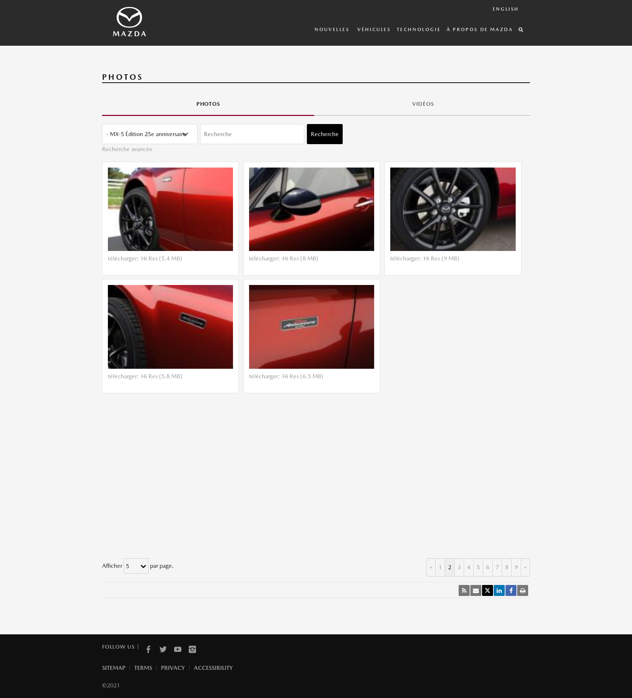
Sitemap (113, 667)
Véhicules (374, 29)
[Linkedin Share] (499, 590)
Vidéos (423, 104)
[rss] (464, 590)
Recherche (325, 134)
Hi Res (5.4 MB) (161, 258)
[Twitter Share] (487, 590)
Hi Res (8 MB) (300, 258)
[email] (475, 590)
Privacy (173, 667)
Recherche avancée (127, 149)
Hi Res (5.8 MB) (161, 376)
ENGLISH (506, 9)
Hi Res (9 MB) (441, 258)
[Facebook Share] (510, 590)
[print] (522, 590)
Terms (143, 667)
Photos (208, 104)
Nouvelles (333, 29)
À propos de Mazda (480, 29)
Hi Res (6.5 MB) (302, 376)
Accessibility (213, 667)
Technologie (419, 29)
